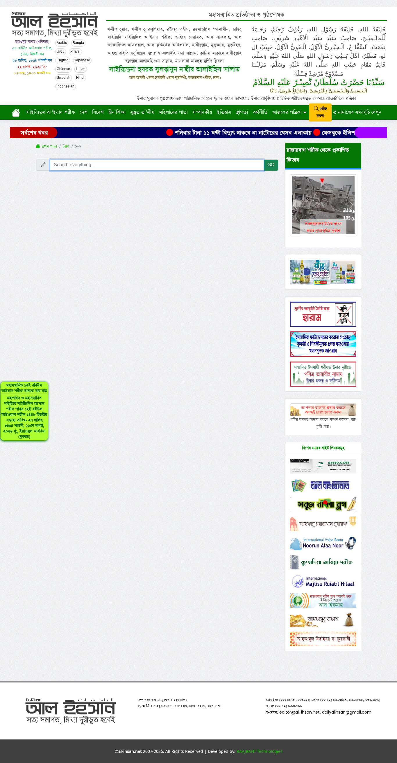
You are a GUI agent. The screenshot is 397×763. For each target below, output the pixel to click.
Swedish (63, 78)
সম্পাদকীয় (202, 112)
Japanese (82, 60)
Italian (80, 69)
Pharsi (75, 52)
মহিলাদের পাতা (173, 112)
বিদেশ (98, 112)
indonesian (65, 87)
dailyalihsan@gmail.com (346, 712)
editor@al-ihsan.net (299, 712)
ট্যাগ (66, 146)
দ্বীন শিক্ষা (117, 112)
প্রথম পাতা (48, 146)
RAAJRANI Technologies (259, 751)
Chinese (63, 69)
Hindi (80, 78)
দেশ (83, 112)
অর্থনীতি (260, 112)
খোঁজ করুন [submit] (321, 112)
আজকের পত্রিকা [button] (287, 112)
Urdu (61, 52)
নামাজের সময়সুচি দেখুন (359, 112)
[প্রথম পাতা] (17, 112)
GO (270, 165)
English (63, 60)
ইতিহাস (224, 112)
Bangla (78, 43)
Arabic (62, 43)
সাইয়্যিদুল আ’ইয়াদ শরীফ (50, 112)
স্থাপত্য (242, 112)
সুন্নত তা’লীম (142, 112)
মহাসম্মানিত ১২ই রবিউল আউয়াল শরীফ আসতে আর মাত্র (24, 411)
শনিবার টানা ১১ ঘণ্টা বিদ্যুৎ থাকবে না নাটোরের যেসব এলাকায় (224, 133)
